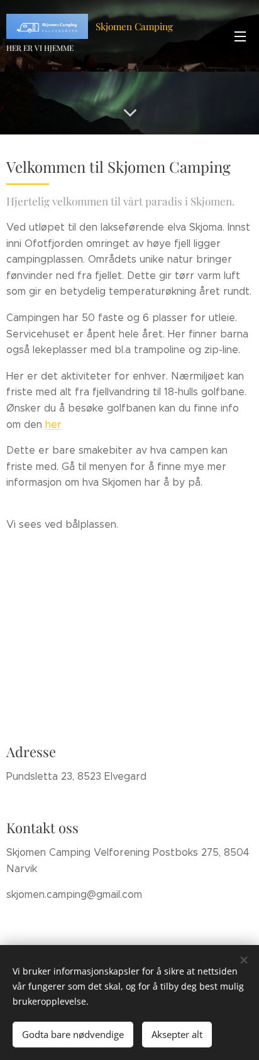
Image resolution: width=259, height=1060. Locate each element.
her (53, 424)
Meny (240, 35)
